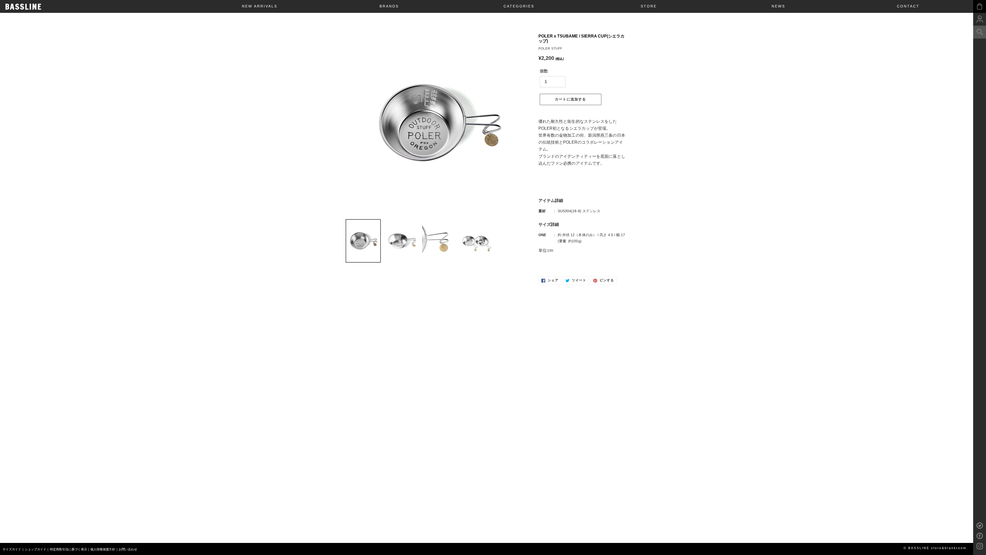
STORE (649, 6)
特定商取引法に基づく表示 (68, 549)
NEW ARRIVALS (259, 6)
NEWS (778, 6)
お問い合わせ (128, 549)
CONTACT (908, 6)
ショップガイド (35, 549)
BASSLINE (23, 6)
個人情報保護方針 (102, 549)
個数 (544, 71)
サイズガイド (12, 549)
